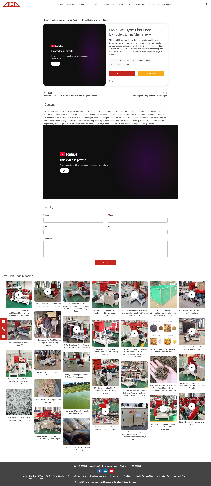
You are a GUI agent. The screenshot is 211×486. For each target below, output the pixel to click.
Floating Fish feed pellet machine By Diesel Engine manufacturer (77, 376)
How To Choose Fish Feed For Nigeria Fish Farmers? (163, 350)
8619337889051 (134, 466)
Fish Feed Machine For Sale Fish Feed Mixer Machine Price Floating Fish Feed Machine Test (163, 388)
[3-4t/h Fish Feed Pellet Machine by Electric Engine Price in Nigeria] (76, 329)
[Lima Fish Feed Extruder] (15, 4)
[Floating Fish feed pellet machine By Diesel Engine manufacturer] (76, 362)
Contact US (122, 73)
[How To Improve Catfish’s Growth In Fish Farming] (76, 431)
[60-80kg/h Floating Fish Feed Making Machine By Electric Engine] (105, 294)
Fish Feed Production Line (89, 4)
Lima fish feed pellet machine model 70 (19, 344)
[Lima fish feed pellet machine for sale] (192, 406)
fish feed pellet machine (119, 64)
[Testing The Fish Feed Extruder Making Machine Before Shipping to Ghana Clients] (163, 408)
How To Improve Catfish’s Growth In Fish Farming (77, 448)
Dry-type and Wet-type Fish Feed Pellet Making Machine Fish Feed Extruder (192, 385)
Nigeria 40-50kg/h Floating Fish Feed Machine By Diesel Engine (48, 437)
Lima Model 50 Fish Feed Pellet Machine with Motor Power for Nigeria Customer (70, 96)
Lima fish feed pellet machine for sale (192, 423)
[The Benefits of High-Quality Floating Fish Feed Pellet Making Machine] (105, 333)
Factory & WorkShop (136, 4)
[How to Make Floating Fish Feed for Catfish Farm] (192, 294)
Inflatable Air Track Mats (143, 476)
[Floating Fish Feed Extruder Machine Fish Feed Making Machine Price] (19, 363)
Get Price (151, 73)
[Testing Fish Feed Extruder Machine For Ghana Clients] (105, 411)
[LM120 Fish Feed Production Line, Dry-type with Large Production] (47, 291)
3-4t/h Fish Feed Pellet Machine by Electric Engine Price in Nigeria (77, 346)
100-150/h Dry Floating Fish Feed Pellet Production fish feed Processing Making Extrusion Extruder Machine (134, 353)
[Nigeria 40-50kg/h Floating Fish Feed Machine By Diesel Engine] (47, 420)
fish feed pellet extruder (142, 60)
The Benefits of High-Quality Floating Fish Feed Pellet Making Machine (105, 351)
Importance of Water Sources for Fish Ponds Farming (76, 412)
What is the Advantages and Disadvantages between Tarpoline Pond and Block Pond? (163, 312)
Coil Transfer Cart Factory (77, 476)
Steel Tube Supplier (36, 479)
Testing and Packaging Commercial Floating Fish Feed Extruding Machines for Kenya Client (134, 435)
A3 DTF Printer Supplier (55, 476)
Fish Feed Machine (67, 4)
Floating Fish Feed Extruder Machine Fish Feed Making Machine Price (19, 381)
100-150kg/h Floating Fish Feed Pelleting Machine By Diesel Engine (105, 390)
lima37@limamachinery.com (106, 466)
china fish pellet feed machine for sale (48, 373)
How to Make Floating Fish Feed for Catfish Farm (192, 311)
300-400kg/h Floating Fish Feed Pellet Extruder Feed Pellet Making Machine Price (134, 312)
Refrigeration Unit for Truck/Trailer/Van (171, 476)
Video (121, 4)
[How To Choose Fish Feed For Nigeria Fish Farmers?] (163, 333)
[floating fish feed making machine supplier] (47, 388)
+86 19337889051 (80, 466)
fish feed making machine (120, 60)
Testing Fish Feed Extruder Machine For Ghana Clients (105, 428)
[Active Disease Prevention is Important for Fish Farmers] (19, 402)
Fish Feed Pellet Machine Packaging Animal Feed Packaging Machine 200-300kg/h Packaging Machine (76, 307)
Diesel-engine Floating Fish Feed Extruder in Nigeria (150, 96)
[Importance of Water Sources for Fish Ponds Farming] (76, 395)
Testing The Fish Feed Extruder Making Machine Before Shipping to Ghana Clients (163, 426)
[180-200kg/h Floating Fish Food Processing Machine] (192, 331)
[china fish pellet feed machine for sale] (47, 360)
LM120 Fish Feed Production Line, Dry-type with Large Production (48, 305)
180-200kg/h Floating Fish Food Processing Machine (192, 348)
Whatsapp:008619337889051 (160, 4)
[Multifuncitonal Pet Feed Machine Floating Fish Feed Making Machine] (47, 324)
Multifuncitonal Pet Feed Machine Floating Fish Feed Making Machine (48, 342)
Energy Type (109, 4)
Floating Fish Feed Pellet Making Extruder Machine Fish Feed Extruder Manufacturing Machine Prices (134, 394)
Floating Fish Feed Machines (120, 476)
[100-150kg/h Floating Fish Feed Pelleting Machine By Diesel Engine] (105, 372)
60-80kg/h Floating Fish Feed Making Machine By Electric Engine (105, 312)
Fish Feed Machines (98, 476)
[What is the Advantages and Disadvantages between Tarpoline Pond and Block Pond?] (163, 294)
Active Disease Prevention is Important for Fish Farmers (19, 419)
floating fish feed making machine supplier (48, 401)
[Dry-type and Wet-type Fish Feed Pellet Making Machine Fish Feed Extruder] (192, 367)
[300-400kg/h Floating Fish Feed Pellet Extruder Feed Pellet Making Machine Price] (134, 294)
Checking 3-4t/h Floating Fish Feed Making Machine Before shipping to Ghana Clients (19, 312)
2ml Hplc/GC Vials (36, 476)
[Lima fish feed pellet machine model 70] (19, 330)
